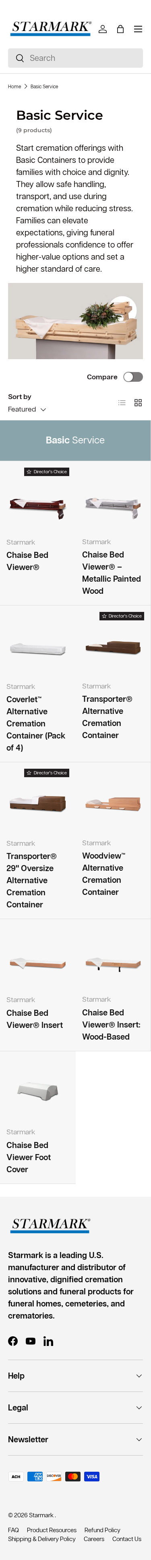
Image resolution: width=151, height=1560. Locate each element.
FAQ (13, 1530)
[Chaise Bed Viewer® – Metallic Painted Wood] (113, 499)
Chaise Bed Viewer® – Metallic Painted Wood (111, 572)
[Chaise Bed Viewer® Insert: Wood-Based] (113, 957)
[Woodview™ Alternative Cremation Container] (113, 800)
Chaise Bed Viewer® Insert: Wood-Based (111, 1024)
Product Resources (52, 1530)
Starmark (42, 1515)
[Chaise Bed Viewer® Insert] (37, 957)
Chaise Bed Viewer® (27, 561)
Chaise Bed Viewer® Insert (34, 1019)
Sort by (19, 396)
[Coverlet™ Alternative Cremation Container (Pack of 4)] (37, 643)
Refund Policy (102, 1530)
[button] (120, 29)
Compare (102, 376)
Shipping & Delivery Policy (42, 1539)
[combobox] (75, 58)
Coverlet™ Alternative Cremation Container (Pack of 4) (35, 723)
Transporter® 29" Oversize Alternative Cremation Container (31, 880)
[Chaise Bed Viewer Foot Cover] (37, 1089)
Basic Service (44, 86)
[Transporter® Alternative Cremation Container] (113, 643)
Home (14, 86)
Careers (94, 1539)
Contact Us (126, 1539)
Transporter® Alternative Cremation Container (107, 717)
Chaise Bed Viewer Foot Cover (28, 1157)
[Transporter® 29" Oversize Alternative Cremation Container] (37, 800)
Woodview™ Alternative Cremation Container (103, 874)
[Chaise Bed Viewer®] (37, 499)
